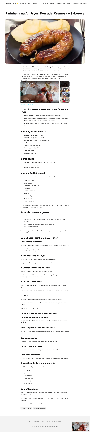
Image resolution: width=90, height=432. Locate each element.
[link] (22, 83)
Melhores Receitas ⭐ (12, 3)
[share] (57, 83)
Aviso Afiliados (36, 421)
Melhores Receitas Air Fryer (39, 408)
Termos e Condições (45, 421)
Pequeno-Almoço (44, 3)
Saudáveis (76, 3)
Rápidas (69, 3)
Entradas (34, 3)
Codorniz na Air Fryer (30, 83)
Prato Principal (61, 3)
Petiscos (52, 3)
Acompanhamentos (25, 3)
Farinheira (29, 408)
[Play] (64, 89)
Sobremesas (83, 3)
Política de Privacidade (57, 421)
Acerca (29, 421)
